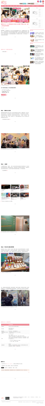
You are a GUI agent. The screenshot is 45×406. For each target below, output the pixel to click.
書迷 (16, 367)
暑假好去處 (10, 367)
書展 (13, 367)
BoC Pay (7, 363)
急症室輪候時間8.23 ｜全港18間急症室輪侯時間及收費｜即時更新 (39, 46)
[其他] (28, 372)
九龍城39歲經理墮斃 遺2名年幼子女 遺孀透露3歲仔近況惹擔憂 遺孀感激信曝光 (39, 50)
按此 (6, 51)
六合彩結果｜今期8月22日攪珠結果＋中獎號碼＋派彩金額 (39, 33)
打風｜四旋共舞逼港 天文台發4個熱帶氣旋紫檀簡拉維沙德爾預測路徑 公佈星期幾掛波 (39, 58)
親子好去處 (2, 27)
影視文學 (6, 367)
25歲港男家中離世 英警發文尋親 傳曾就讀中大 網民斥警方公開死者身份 (39, 54)
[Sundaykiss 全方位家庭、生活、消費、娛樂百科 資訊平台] (7, 2)
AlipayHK (10, 363)
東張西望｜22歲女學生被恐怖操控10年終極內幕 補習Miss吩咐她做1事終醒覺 (39, 62)
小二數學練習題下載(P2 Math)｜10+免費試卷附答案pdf (39, 36)
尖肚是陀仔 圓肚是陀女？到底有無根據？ (39, 40)
